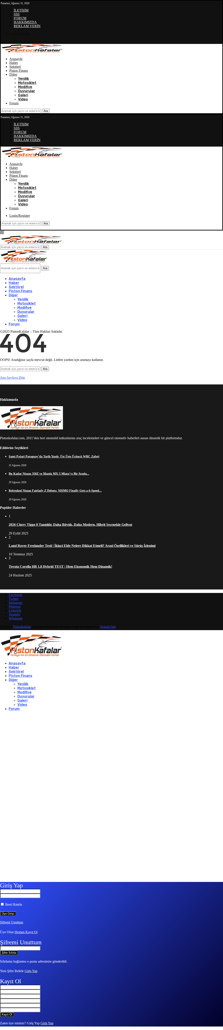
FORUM (20, 18)
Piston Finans (18, 70)
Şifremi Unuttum (11, 922)
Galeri (23, 95)
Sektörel (15, 66)
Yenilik (23, 79)
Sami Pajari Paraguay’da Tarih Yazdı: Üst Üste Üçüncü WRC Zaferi (54, 456)
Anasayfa (15, 59)
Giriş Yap (31, 971)
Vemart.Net (108, 627)
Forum (14, 103)
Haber (13, 63)
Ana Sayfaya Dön (12, 377)
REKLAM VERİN (27, 26)
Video (23, 99)
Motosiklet (27, 83)
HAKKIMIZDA (25, 22)
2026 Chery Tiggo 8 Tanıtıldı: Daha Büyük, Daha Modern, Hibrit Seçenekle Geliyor (70, 524)
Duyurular (26, 91)
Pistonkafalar (22, 627)
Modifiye (25, 87)
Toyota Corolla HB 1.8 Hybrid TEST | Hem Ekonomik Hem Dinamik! (60, 566)
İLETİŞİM (21, 10)
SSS (17, 14)
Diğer (13, 74)
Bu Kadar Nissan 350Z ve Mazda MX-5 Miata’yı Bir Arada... (49, 473)
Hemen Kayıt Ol (26, 932)
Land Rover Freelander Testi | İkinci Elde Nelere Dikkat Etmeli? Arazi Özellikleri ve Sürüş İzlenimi (82, 546)
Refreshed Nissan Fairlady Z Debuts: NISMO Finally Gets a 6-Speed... (55, 490)
